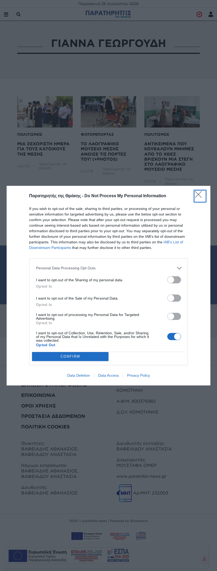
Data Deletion (78, 375)
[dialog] (108, 285)
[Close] (200, 196)
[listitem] (108, 268)
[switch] (174, 279)
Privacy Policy (138, 375)
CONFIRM (70, 356)
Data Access (108, 375)
